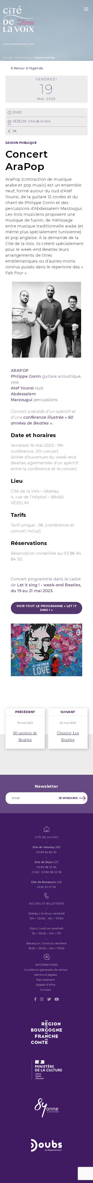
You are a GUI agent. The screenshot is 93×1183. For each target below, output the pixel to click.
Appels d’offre (45, 984)
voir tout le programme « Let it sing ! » (46, 608)
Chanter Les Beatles (68, 736)
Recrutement (45, 979)
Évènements (23, 57)
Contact (45, 989)
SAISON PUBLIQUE (21, 143)
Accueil (8, 57)
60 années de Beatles (25, 736)
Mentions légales (45, 974)
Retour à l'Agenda (28, 68)
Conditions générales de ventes (45, 969)
